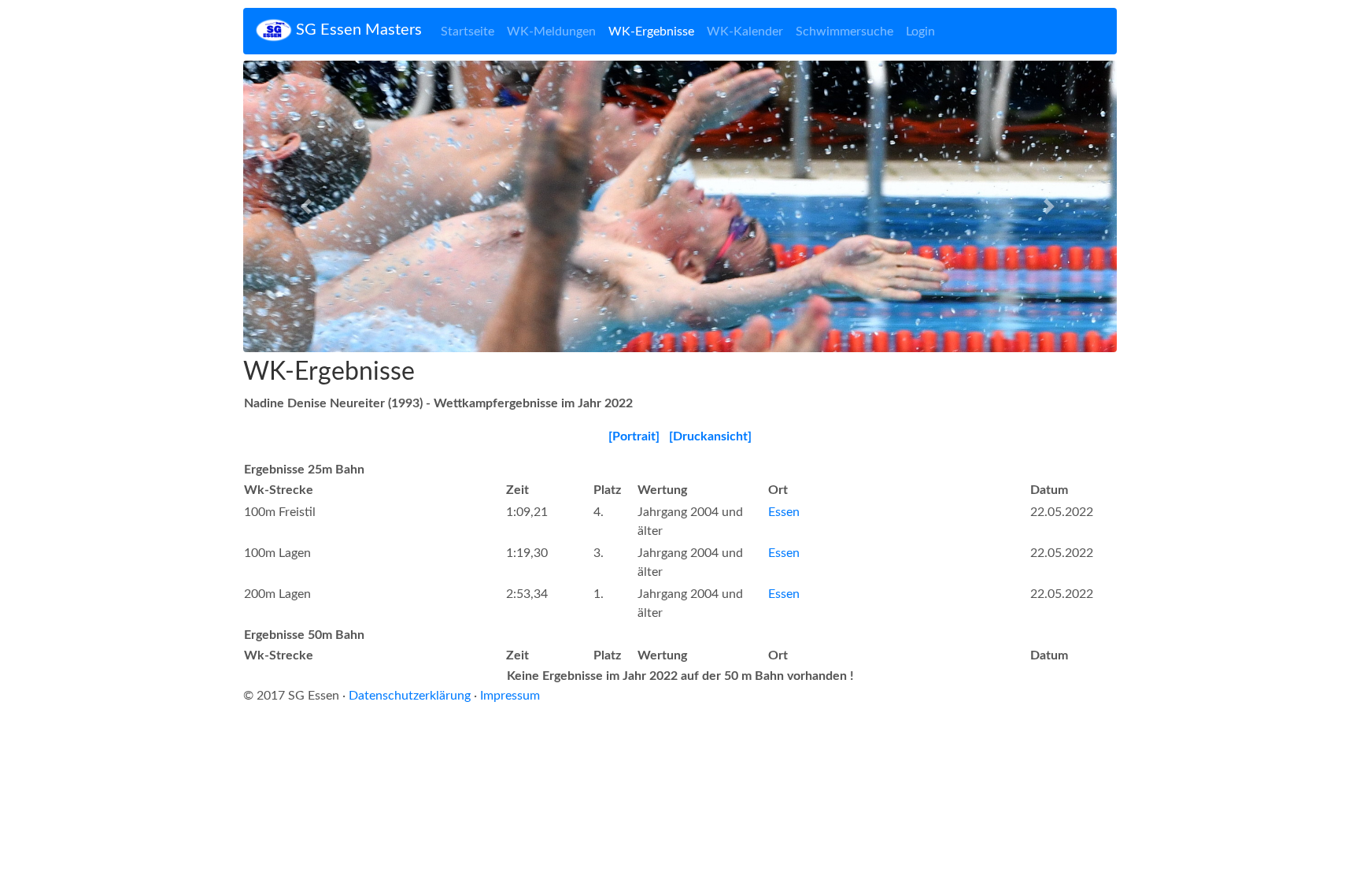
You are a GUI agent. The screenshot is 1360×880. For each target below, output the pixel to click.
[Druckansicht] (710, 436)
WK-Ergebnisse (651, 31)
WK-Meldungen (551, 31)
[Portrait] (634, 436)
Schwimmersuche (844, 31)
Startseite (467, 31)
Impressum (510, 695)
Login (920, 31)
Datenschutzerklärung (410, 695)
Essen (784, 512)
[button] (309, 206)
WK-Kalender (745, 31)
